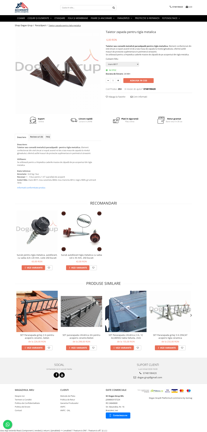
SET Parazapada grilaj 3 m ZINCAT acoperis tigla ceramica (170, 336)
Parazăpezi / (41, 25)
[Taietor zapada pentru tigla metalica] (58, 71)
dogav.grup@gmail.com (149, 377)
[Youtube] (62, 375)
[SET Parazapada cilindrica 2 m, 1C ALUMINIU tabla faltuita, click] (126, 311)
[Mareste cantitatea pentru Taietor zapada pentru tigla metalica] (118, 80)
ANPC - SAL (65, 410)
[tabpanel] (58, 71)
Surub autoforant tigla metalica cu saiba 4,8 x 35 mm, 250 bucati (81, 256)
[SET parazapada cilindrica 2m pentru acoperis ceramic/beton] (81, 311)
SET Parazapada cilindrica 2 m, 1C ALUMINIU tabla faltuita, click (126, 336)
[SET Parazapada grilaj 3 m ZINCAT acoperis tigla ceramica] (170, 311)
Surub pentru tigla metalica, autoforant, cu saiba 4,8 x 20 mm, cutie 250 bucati (37, 256)
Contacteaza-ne (120, 415)
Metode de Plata (67, 396)
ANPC (62, 406)
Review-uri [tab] (36, 136)
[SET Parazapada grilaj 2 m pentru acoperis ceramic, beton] (37, 311)
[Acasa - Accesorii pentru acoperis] (30, 7)
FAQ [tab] (48, 136)
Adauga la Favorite (116, 96)
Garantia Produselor (69, 403)
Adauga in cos (138, 80)
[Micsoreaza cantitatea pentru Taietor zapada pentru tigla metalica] (108, 80)
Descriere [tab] (21, 137)
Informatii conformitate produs (31, 187)
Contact (18, 410)
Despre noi (20, 396)
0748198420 (149, 373)
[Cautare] (113, 7)
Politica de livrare (22, 406)
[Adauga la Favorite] (48, 267)
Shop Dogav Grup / (25, 25)
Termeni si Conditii (23, 399)
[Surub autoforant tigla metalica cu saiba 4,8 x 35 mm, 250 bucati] (81, 231)
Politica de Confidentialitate (27, 403)
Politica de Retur (67, 399)
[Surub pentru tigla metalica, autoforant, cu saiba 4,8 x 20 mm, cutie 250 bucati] (37, 231)
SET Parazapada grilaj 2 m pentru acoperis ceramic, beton (37, 336)
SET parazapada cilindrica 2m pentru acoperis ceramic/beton (81, 336)
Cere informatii (140, 96)
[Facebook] (56, 375)
